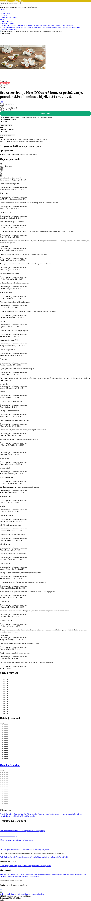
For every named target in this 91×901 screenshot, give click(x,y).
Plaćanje (30, 866)
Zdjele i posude (62, 27)
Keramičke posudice (28, 816)
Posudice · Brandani (13, 814)
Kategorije (9, 27)
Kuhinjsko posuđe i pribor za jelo (24, 27)
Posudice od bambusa (13, 816)
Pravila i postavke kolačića (34, 894)
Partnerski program (51, 874)
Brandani (24, 814)
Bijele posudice (32, 814)
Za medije (41, 874)
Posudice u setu (43, 814)
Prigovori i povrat (21, 866)
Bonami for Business (65, 874)
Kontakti (3, 874)
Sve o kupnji (4, 866)
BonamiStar (34, 876)
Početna (3, 27)
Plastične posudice (55, 814)
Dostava (12, 866)
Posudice (77, 27)
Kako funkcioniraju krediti (42, 866)
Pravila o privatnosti (18, 894)
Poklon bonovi (33, 874)
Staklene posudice (67, 814)
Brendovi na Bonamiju (20, 874)
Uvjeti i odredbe (5, 894)
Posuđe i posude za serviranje (46, 27)
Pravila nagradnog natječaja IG (19, 876)
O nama (9, 874)
